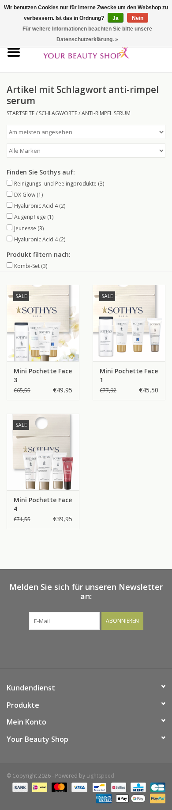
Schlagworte (58, 113)
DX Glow (28, 194)
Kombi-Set (30, 266)
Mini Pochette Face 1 (129, 375)
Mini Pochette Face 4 (43, 504)
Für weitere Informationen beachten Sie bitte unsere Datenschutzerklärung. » (87, 34)
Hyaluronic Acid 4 (39, 205)
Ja (115, 18)
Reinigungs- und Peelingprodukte (59, 183)
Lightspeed (100, 775)
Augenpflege (33, 217)
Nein (137, 18)
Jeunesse (29, 228)
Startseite (20, 113)
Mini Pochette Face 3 (43, 375)
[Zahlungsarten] (19, 787)
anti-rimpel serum (106, 113)
